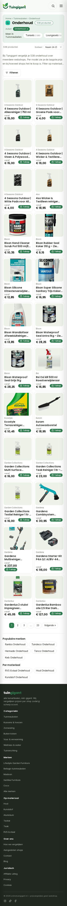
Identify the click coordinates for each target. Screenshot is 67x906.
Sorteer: (39, 47)
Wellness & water (12, 745)
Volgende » (50, 625)
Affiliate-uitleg (10, 873)
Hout (6, 803)
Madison (8, 774)
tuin (12, 692)
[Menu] (61, 6)
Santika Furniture (12, 780)
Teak (6, 826)
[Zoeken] (53, 6)
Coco (6, 785)
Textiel (7, 820)
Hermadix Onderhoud (16, 651)
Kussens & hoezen (13, 722)
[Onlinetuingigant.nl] (14, 6)
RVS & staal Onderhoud (17, 670)
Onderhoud (20, 29)
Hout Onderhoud (45, 670)
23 (38, 625)
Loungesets (54, 35)
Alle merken (9, 791)
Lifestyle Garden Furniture (17, 763)
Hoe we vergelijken (13, 844)
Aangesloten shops (13, 850)
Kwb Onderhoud (13, 657)
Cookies (8, 885)
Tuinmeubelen (20, 18)
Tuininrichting (10, 750)
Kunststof (8, 809)
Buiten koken (10, 733)
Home (8, 18)
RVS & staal (9, 832)
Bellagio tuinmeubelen (15, 768)
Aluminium (9, 815)
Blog (6, 861)
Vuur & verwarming (13, 739)
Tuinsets (33, 35)
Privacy (7, 879)
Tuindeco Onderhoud (43, 644)
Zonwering (9, 728)
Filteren (14, 72)
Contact (8, 855)
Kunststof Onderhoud (16, 677)
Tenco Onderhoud (44, 651)
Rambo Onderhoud (15, 644)
